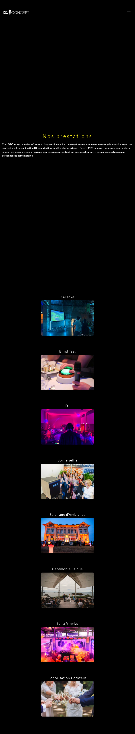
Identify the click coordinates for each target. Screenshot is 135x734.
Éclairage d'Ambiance (67, 514)
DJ (67, 406)
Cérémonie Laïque (67, 569)
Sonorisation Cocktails (67, 678)
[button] (128, 12)
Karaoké (67, 297)
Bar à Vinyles (67, 623)
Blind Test (67, 351)
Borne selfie (67, 460)
